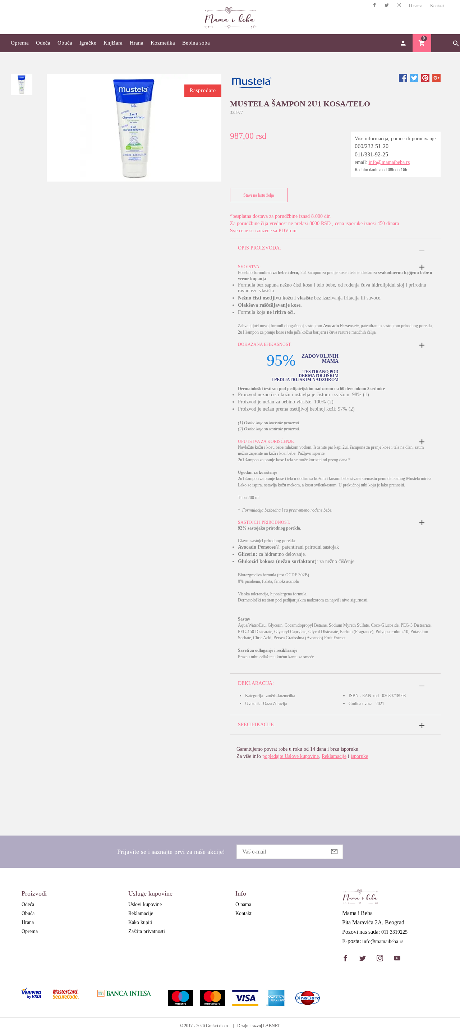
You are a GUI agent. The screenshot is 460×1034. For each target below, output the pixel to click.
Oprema (20, 43)
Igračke (87, 43)
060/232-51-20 (371, 146)
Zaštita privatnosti (146, 931)
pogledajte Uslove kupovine (290, 756)
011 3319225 (394, 932)
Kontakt (437, 5)
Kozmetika (163, 43)
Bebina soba (196, 43)
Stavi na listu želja (258, 195)
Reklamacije (334, 756)
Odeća (43, 43)
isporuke (359, 756)
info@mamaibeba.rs (389, 162)
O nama (415, 5)
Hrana (136, 43)
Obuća (65, 43)
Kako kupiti (140, 922)
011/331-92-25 (371, 154)
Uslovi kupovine (145, 904)
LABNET (271, 1025)
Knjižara (113, 43)
